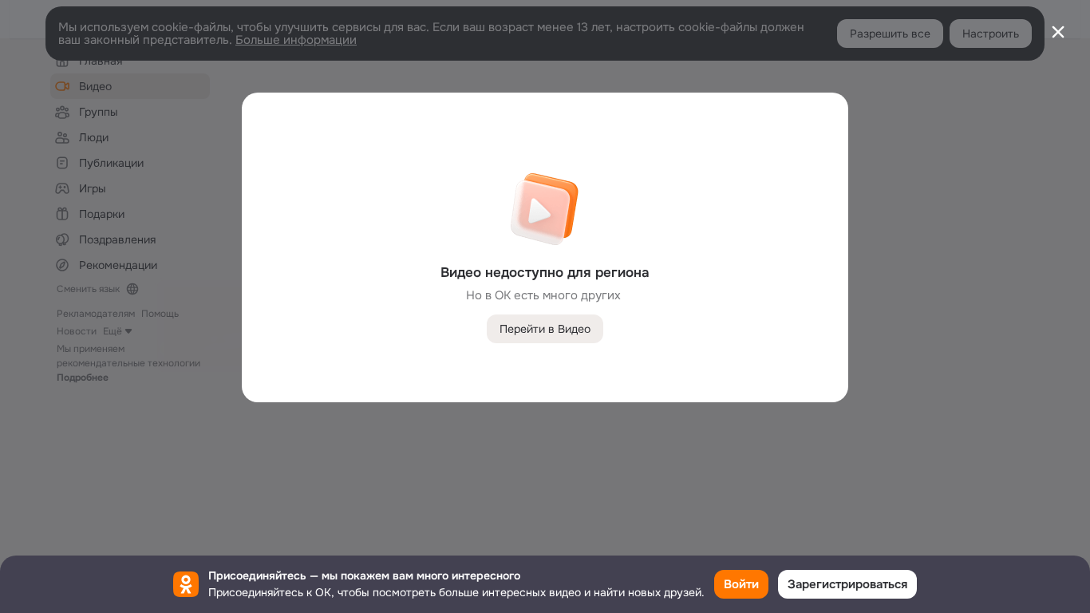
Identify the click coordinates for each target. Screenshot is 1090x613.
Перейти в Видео (545, 329)
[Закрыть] (1058, 32)
